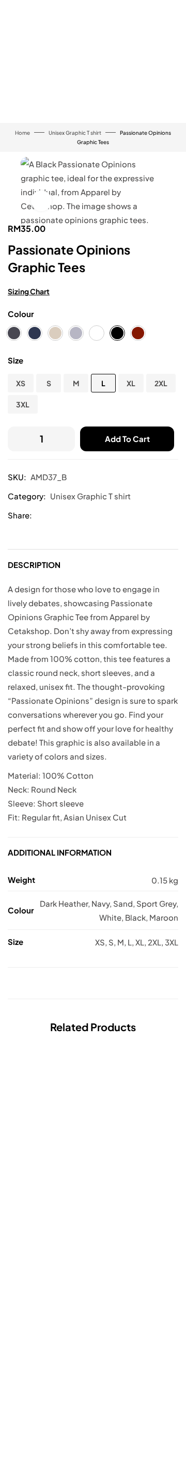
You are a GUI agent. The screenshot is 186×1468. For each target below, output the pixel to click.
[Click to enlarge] (41, 201)
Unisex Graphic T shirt (75, 133)
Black (135, 917)
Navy (100, 903)
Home (22, 133)
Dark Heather (64, 903)
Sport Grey (156, 903)
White (110, 917)
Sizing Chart (29, 291)
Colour (21, 314)
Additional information (60, 852)
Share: (20, 515)
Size (15, 360)
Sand (123, 903)
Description (34, 565)
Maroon (163, 917)
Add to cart (127, 439)
